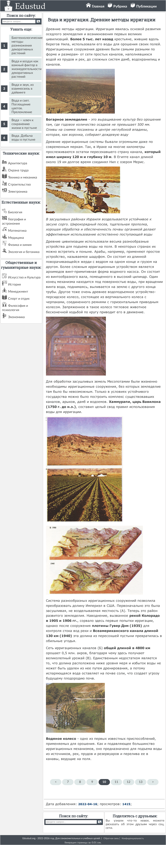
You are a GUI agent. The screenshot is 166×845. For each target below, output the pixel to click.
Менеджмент (18, 291)
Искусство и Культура (24, 277)
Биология (15, 212)
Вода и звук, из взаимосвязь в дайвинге (23, 88)
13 (141, 781)
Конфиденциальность (133, 838)
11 (116, 781)
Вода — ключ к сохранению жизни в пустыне (24, 124)
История (14, 284)
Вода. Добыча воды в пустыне (23, 137)
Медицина (16, 237)
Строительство (19, 184)
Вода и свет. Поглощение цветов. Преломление (22, 106)
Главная (98, 6)
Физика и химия (20, 244)
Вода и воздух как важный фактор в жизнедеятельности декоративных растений (26, 69)
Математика (17, 230)
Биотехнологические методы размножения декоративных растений (26, 45)
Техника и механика (22, 177)
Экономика (16, 317)
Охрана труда (18, 170)
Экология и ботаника (23, 252)
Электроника (17, 191)
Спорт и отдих (19, 298)
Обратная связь (111, 838)
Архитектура (17, 163)
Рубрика (120, 6)
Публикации (146, 6)
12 (128, 781)
